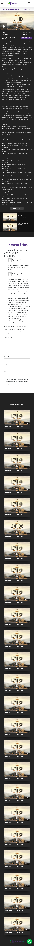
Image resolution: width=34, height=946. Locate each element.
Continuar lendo (17, 208)
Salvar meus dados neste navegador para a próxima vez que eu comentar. (17, 380)
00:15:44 (4, 157)
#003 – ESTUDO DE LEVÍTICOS (14, 889)
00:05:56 (4, 140)
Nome (6, 357)
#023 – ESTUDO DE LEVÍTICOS (14, 448)
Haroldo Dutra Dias (7, 36)
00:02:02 (4, 128)
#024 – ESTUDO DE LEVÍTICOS (14, 426)
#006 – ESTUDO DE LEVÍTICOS (14, 822)
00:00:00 (4, 126)
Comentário (8, 337)
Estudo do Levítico (6, 37)
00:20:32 (4, 164)
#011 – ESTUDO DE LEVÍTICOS (14, 712)
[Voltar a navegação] (2, 3)
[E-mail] (31, 35)
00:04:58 (4, 136)
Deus (13, 37)
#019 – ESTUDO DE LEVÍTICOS (14, 536)
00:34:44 (4, 183)
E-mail (6, 364)
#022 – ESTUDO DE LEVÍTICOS (14, 470)
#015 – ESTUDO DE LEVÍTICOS (14, 624)
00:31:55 (4, 179)
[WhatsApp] (28, 35)
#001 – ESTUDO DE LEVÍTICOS (14, 933)
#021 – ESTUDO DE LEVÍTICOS (14, 492)
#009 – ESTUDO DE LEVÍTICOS (14, 756)
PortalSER (15, 36)
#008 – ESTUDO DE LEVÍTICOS (14, 778)
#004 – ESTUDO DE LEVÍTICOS (14, 867)
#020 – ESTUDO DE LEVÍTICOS (14, 514)
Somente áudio (26, 37)
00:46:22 (4, 202)
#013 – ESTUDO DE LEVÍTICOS (14, 668)
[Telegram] (26, 35)
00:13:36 (4, 153)
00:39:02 (4, 191)
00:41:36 (4, 195)
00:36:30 (4, 187)
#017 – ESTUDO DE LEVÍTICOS (14, 580)
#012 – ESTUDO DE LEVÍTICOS (14, 690)
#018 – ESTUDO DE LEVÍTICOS (14, 558)
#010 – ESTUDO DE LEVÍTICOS (14, 734)
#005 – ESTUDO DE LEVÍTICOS (14, 844)
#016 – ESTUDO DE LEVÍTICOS (14, 602)
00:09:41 (4, 145)
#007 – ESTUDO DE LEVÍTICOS (14, 800)
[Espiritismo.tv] (15, 3)
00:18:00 (4, 160)
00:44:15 (4, 198)
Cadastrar (27, 9)
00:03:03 (4, 132)
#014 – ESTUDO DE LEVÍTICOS (14, 646)
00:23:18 (4, 168)
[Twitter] (24, 35)
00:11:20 (4, 149)
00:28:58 (4, 176)
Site (5, 371)
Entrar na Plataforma (11, 9)
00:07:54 (4, 143)
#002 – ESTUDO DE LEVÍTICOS (14, 911)
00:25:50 (4, 172)
